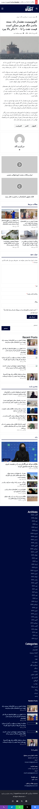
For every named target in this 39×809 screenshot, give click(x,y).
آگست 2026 (34, 515)
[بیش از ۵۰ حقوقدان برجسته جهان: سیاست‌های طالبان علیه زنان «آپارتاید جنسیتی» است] (32, 475)
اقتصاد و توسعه (34, 653)
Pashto (12, 2)
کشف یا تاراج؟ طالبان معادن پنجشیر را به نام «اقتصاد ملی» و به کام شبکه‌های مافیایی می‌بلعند (14, 426)
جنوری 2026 (34, 536)
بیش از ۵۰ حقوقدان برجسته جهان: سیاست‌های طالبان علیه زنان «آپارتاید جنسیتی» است (16, 475)
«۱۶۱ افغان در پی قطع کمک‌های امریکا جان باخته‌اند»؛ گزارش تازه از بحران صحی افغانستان (10, 222)
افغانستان (35, 649)
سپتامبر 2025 (34, 549)
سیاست (18, 126)
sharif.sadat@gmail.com (31, 773)
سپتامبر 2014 (34, 623)
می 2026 (35, 524)
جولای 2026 (34, 518)
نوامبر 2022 (34, 579)
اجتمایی (36, 646)
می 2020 (35, 598)
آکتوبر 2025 (34, 545)
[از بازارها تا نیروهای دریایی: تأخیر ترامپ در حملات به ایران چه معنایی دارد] (32, 418)
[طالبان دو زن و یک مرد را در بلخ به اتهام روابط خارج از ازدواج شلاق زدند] (32, 498)
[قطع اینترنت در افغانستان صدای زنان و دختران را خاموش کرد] (32, 491)
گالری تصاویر (34, 674)
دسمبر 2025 (34, 539)
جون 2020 (35, 595)
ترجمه (36, 656)
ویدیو (36, 696)
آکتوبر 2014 (34, 620)
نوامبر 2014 (34, 617)
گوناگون (35, 680)
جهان (17, 17)
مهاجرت (35, 683)
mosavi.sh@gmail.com (31, 762)
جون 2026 (35, 521)
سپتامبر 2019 (34, 604)
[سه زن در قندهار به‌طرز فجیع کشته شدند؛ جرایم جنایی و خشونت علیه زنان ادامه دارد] (32, 402)
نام (36, 286)
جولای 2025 (34, 555)
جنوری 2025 (34, 573)
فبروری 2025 (34, 570)
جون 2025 (35, 558)
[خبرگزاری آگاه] (29, 8)
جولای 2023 (34, 576)
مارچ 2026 (35, 530)
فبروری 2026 (34, 533)
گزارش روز (35, 677)
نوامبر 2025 (34, 542)
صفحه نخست (32, 17)
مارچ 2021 (35, 592)
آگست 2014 (34, 626)
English (7, 2)
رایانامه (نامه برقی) (32, 294)
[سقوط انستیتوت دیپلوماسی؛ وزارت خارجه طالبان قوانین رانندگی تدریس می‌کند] (10, 235)
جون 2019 (35, 607)
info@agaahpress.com (31, 785)
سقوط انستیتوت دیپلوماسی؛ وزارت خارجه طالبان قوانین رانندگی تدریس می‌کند (11, 243)
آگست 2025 (34, 552)
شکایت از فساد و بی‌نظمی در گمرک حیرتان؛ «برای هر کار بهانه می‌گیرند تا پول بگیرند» (29, 243)
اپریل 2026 (34, 527)
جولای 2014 (34, 629)
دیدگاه (36, 668)
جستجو (35, 325)
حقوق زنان (35, 662)
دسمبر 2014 (34, 613)
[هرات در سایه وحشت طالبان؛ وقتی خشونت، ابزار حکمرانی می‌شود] (32, 411)
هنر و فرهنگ (34, 687)
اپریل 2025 (34, 564)
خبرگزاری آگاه (23, 17)
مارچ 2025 (35, 567)
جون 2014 (35, 632)
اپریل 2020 (34, 601)
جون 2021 (35, 589)
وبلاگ (36, 302)
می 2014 (35, 635)
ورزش (36, 693)
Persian (17, 2)
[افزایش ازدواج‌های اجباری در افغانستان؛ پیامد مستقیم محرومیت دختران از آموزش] (32, 394)
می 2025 (35, 561)
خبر (26, 126)
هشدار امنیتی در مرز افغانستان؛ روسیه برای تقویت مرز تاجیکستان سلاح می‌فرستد (28, 223)
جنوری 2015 (34, 610)
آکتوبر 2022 (34, 583)
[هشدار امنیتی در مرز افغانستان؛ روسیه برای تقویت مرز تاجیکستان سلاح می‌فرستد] (28, 214)
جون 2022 (35, 586)
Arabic (3, 2)
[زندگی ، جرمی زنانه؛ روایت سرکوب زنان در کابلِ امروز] (32, 484)
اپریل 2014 (35, 638)
